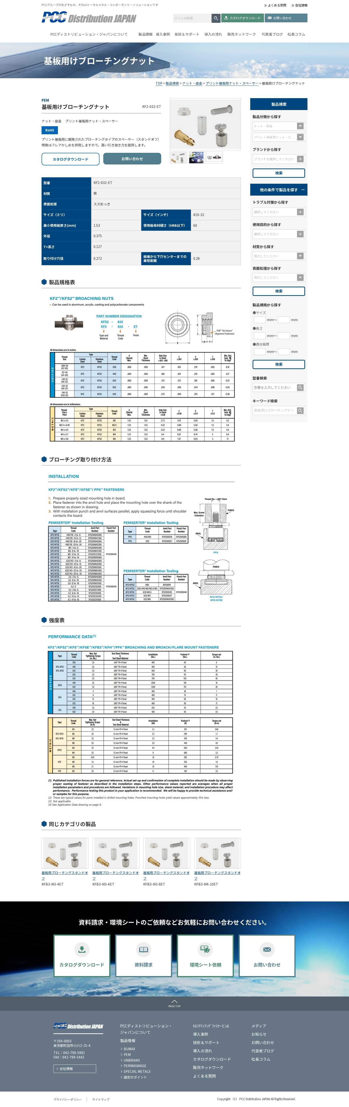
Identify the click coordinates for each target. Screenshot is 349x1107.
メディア (258, 1026)
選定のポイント (135, 1077)
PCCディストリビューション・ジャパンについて (89, 34)
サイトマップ (100, 1099)
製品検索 (172, 83)
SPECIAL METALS (137, 1071)
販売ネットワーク (241, 34)
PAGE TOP (174, 1006)
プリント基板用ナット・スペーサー (232, 83)
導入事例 (163, 34)
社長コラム (296, 34)
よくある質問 (277, 5)
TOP (159, 83)
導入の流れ (213, 34)
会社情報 (301, 5)
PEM (127, 1054)
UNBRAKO (132, 1060)
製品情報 (145, 34)
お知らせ (259, 1034)
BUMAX (129, 1048)
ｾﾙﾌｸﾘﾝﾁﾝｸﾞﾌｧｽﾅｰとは (211, 1026)
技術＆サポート (186, 34)
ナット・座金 (192, 83)
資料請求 (144, 964)
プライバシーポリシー (67, 1099)
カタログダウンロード (245, 18)
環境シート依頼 (205, 964)
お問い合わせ (282, 18)
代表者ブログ (272, 34)
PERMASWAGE (135, 1065)
